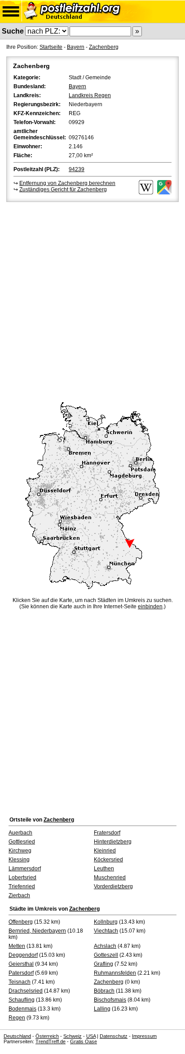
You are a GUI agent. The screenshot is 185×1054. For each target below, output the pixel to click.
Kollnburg (106, 922)
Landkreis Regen (90, 95)
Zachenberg (104, 47)
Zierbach (19, 895)
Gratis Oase (83, 1041)
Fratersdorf (107, 833)
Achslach (105, 946)
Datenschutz (114, 1036)
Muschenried (110, 877)
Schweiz (72, 1036)
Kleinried (105, 851)
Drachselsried (26, 991)
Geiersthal (21, 964)
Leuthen (104, 868)
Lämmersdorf (25, 868)
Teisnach (20, 982)
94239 (76, 169)
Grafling (103, 964)
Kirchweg (20, 851)
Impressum (144, 1036)
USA (91, 1036)
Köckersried (108, 859)
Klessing (19, 859)
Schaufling (22, 1000)
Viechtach (106, 931)
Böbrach (104, 991)
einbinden (150, 606)
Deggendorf (23, 955)
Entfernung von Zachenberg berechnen (67, 183)
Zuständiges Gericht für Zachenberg (63, 189)
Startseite (51, 47)
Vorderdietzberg (113, 886)
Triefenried (22, 886)
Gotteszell (106, 955)
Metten (17, 946)
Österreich (47, 1036)
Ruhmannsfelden (115, 973)
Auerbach (20, 833)
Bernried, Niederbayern (37, 931)
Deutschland (17, 1036)
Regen (17, 1018)
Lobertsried (22, 877)
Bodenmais (22, 1009)
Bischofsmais (110, 1000)
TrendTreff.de (50, 1041)
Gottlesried (22, 842)
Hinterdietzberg (113, 842)
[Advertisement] (92, 300)
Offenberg (21, 922)
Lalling (102, 1009)
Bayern (75, 47)
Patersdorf (21, 973)
